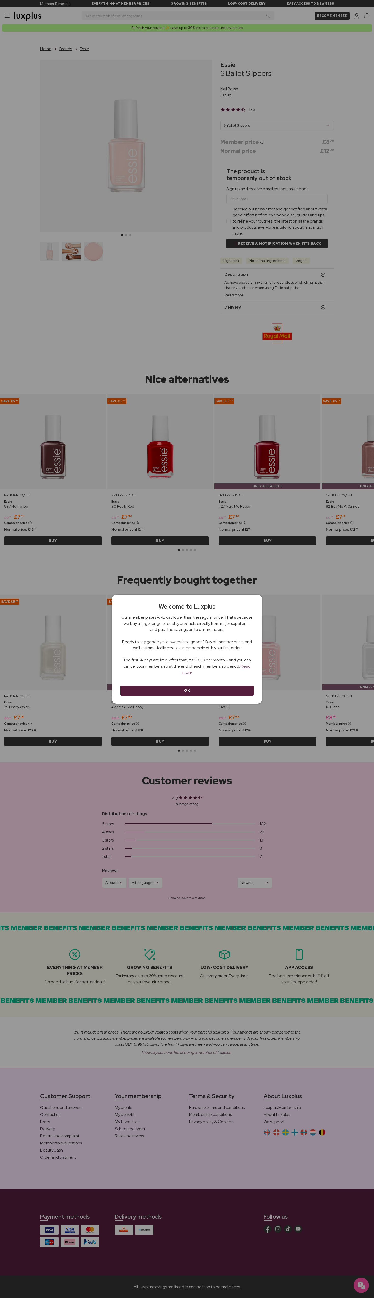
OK (187, 690)
